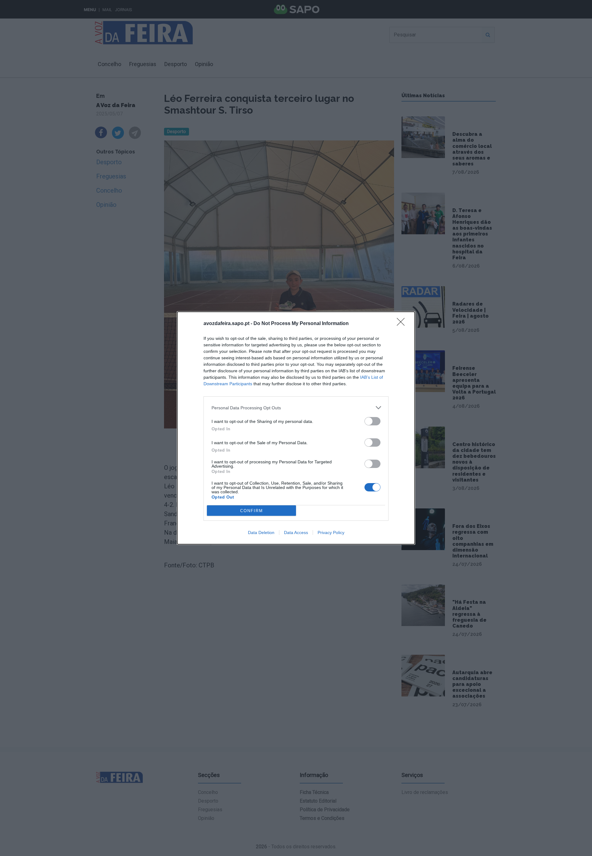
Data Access (296, 532)
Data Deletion (261, 532)
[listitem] (296, 407)
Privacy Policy (331, 532)
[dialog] (296, 428)
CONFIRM (251, 510)
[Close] (403, 324)
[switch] (372, 421)
